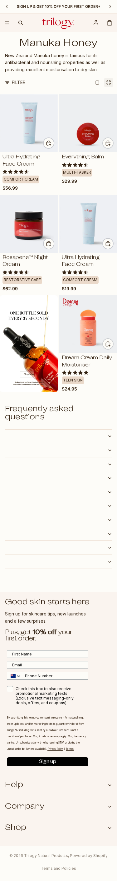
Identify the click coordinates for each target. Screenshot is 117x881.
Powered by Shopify (89, 855)
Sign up (47, 762)
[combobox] (14, 675)
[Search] (20, 23)
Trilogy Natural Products (46, 855)
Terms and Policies (58, 868)
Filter (19, 82)
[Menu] (7, 23)
